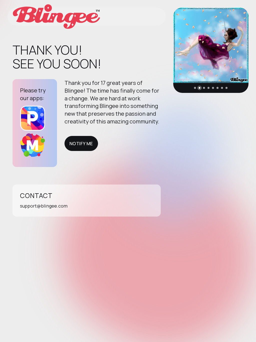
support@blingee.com (44, 206)
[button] (195, 88)
